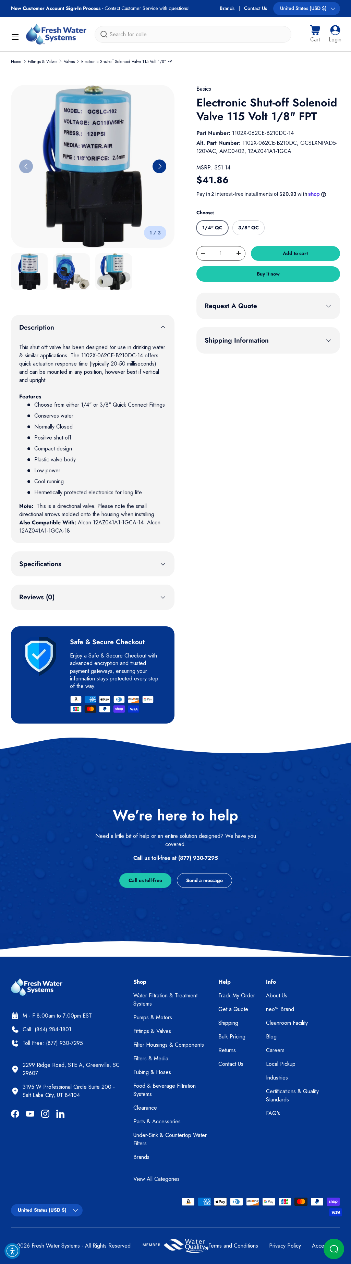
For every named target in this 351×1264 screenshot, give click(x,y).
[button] (315, 34)
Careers (275, 1050)
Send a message (204, 880)
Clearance (145, 1108)
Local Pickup (280, 1064)
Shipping (228, 1023)
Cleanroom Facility (287, 1023)
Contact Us (255, 8)
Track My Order (236, 995)
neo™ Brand (280, 1009)
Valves (69, 62)
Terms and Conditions (233, 1246)
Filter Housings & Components (168, 1045)
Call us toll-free (145, 880)
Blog (271, 1036)
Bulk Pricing (231, 1036)
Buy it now (268, 273)
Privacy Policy (285, 1246)
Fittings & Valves (42, 62)
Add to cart (295, 253)
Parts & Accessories (157, 1121)
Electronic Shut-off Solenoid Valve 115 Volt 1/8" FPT (127, 62)
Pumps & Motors (152, 1017)
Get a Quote (233, 1009)
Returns (227, 1050)
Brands (227, 8)
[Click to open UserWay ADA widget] (12, 1251)
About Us (276, 995)
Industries (277, 1078)
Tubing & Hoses (152, 1072)
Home (16, 62)
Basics (203, 89)
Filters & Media (150, 1058)
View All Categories (156, 1179)
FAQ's (273, 1113)
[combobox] (193, 34)
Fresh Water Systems (56, 1246)
